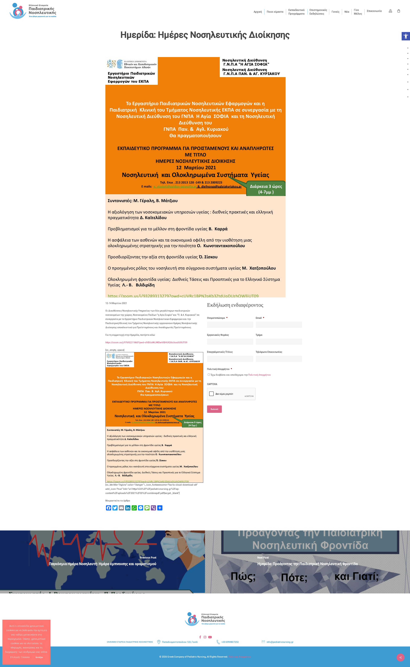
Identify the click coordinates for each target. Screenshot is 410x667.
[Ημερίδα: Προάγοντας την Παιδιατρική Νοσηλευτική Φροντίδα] (307, 561)
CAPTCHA (212, 384)
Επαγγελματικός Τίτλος (220, 352)
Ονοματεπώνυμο (217, 318)
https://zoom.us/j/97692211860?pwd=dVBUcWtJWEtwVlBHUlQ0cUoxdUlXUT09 (146, 342)
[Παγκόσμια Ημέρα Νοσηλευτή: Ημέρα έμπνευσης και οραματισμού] (102, 561)
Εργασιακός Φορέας (218, 335)
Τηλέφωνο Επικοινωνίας (269, 352)
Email (260, 318)
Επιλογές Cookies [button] (20, 657)
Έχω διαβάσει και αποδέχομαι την (241, 375)
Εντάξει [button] (39, 657)
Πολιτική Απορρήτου (219, 369)
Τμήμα (259, 335)
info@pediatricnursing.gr (280, 642)
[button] (406, 36)
